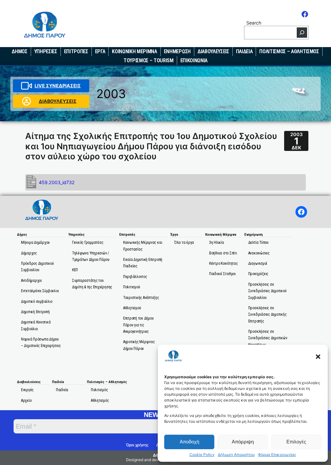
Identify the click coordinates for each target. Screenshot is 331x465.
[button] (318, 356)
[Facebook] (305, 14)
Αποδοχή (189, 441)
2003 (111, 93)
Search (253, 22)
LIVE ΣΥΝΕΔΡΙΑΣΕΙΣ (58, 85)
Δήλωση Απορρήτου (236, 454)
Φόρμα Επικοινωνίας (277, 454)
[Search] (302, 32)
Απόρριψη (243, 441)
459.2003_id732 (57, 182)
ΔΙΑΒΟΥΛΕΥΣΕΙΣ (58, 101)
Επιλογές (296, 441)
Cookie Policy (202, 454)
